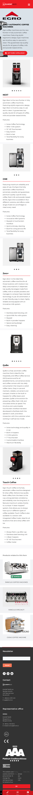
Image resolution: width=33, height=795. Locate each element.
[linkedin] (11, 673)
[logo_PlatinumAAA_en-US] (14, 746)
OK (16, 786)
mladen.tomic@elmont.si (11, 725)
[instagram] (8, 673)
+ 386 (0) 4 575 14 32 (9, 698)
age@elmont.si (8, 700)
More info (26, 771)
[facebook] (4, 673)
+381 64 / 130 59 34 (9, 724)
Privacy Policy (15, 773)
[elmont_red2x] (9, 3)
